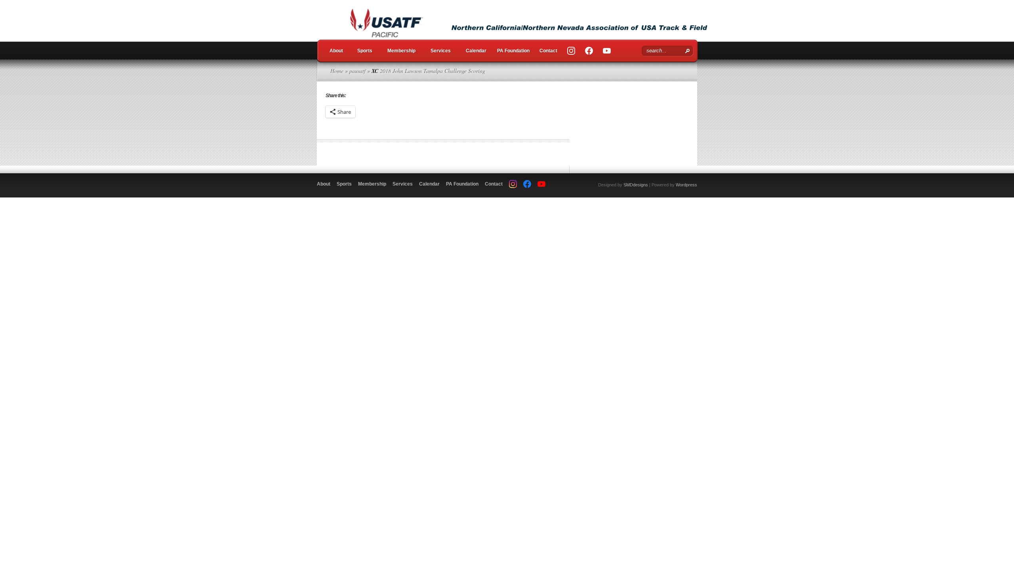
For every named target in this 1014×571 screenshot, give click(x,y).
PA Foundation (513, 51)
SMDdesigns (635, 184)
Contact (548, 51)
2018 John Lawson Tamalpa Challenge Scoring (432, 71)
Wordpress (686, 184)
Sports (364, 51)
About (336, 51)
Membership (401, 51)
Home (336, 71)
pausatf (357, 71)
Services (441, 51)
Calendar (476, 51)
